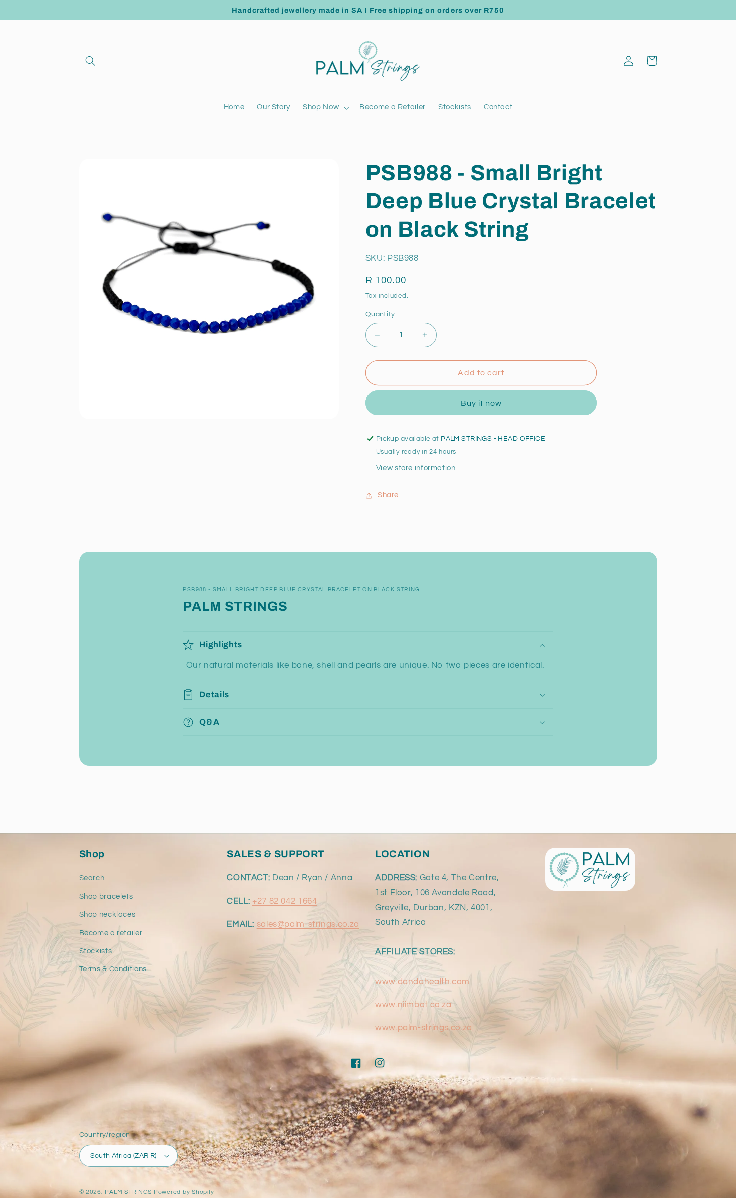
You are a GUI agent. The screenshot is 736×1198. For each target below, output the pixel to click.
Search (92, 878)
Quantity (380, 314)
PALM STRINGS (128, 1192)
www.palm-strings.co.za (423, 1027)
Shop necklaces (107, 914)
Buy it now (481, 403)
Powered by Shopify (184, 1192)
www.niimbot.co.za (413, 1004)
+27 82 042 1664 (284, 901)
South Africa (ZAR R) (123, 1155)
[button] (90, 60)
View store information (416, 468)
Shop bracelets (106, 896)
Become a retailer (111, 933)
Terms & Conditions (113, 969)
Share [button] (388, 495)
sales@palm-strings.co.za (308, 924)
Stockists (95, 951)
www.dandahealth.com (422, 981)
